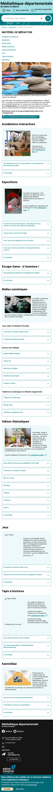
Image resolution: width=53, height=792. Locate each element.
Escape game (6, 43)
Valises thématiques (9, 50)
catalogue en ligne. (37, 455)
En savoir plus (31, 785)
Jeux (3, 53)
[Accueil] (26, 4)
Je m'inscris (13, 759)
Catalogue (9, 23)
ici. (30, 555)
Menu (8, 10)
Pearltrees (20, 731)
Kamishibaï (5, 59)
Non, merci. (20, 789)
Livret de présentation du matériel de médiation (20, 117)
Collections (12, 27)
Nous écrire (5, 750)
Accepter (7, 789)
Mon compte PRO (22, 10)
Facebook (9, 731)
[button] (26, 165)
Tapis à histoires (7, 56)
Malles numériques (8, 46)
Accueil (4, 27)
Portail (18, 23)
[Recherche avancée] (42, 18)
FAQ (3, 747)
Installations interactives (10, 36)
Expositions (6, 40)
